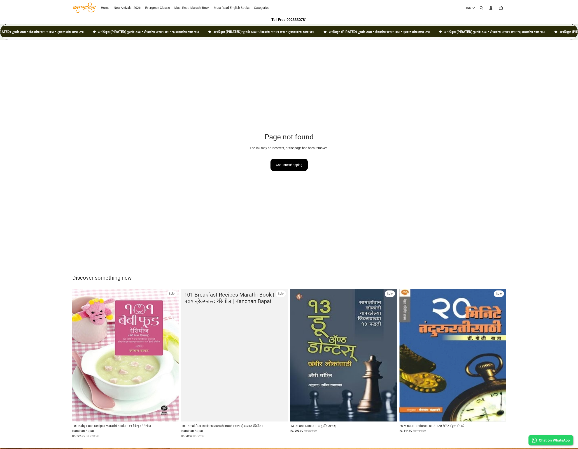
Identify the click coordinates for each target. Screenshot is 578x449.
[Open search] (481, 8)
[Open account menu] (491, 8)
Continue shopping (289, 165)
